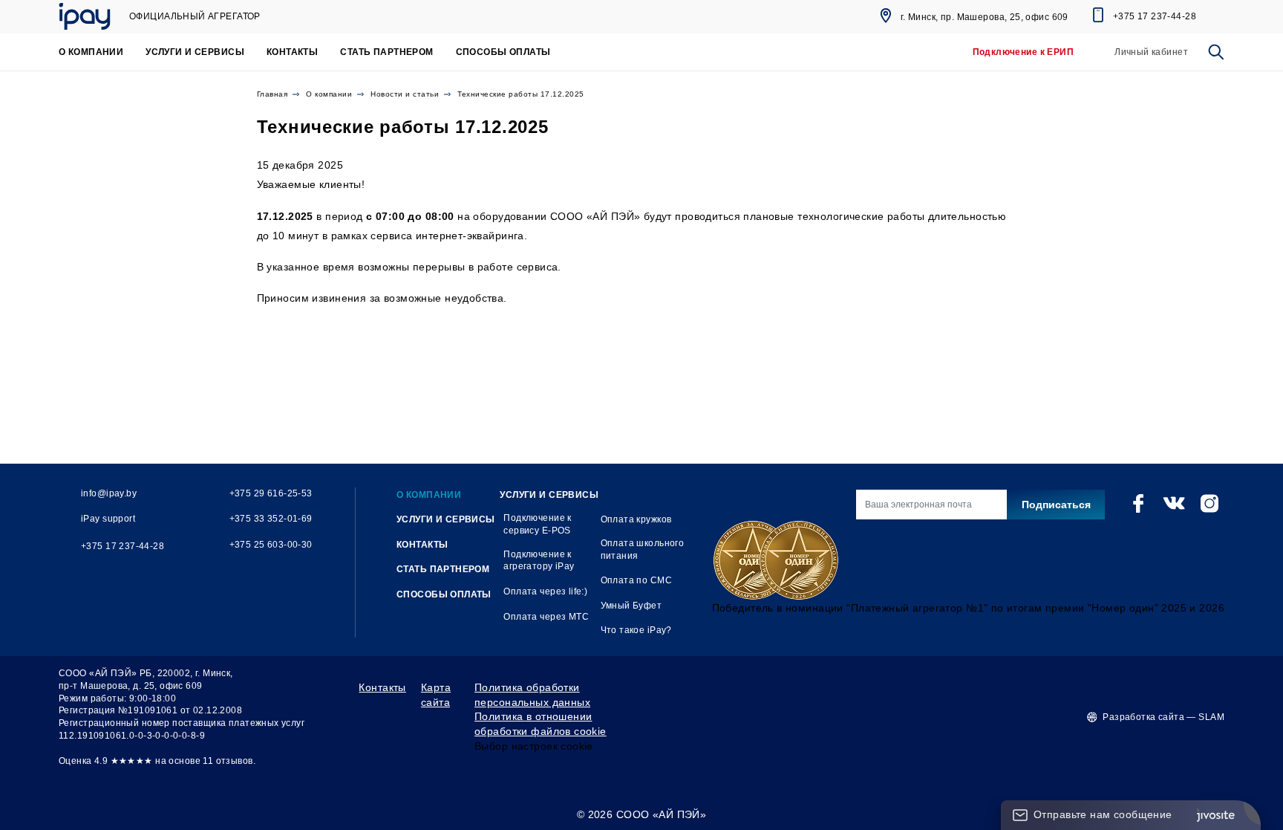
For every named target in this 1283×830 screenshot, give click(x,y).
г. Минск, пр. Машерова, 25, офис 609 (984, 17)
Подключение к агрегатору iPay (538, 560)
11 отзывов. (229, 761)
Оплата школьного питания (643, 549)
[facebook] (1138, 503)
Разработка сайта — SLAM (1163, 717)
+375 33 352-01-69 (271, 518)
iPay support (108, 518)
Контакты (382, 687)
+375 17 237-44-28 (1154, 16)
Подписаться (1056, 504)
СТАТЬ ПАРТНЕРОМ (386, 52)
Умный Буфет (631, 605)
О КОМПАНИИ (91, 52)
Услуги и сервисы (549, 495)
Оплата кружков (636, 519)
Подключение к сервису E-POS (537, 524)
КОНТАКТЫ (292, 52)
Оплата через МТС (546, 617)
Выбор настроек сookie (533, 746)
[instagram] (1209, 503)
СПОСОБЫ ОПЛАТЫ (503, 52)
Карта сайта (436, 694)
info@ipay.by (109, 493)
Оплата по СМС (636, 580)
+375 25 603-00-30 (271, 544)
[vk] (1174, 503)
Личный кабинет (1151, 52)
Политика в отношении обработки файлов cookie (540, 723)
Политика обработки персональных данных (532, 694)
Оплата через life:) (545, 591)
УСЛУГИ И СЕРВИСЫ (195, 52)
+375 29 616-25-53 (271, 493)
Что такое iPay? (636, 630)
